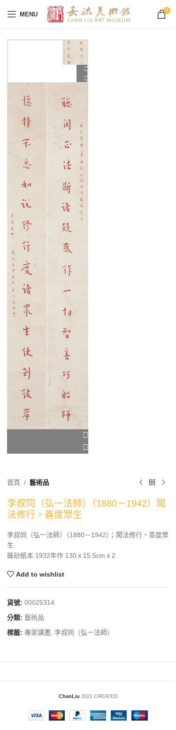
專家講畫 (37, 632)
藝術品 (39, 482)
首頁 (13, 482)
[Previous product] (140, 482)
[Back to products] (152, 482)
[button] (47, 435)
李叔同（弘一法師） (84, 632)
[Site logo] (89, 13)
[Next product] (163, 482)
